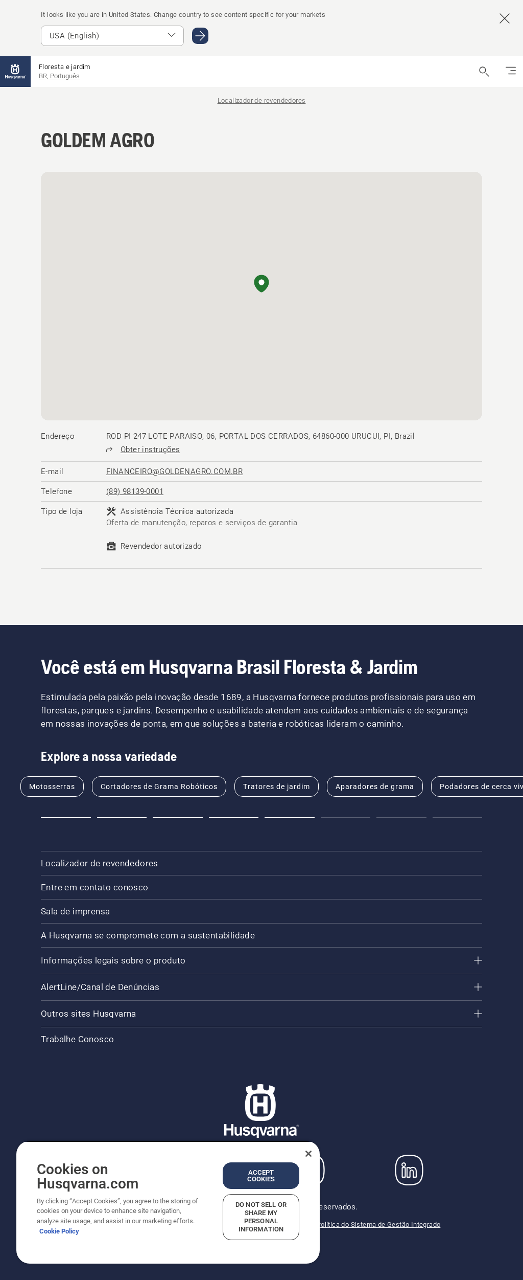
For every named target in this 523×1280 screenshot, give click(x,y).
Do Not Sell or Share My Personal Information (261, 1217)
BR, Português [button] (59, 76)
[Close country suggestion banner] (504, 18)
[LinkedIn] (409, 1170)
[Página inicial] (15, 71)
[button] (261, 284)
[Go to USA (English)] (200, 36)
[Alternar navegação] (510, 71)
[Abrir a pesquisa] (484, 71)
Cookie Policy (59, 1231)
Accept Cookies (261, 1176)
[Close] (308, 1154)
